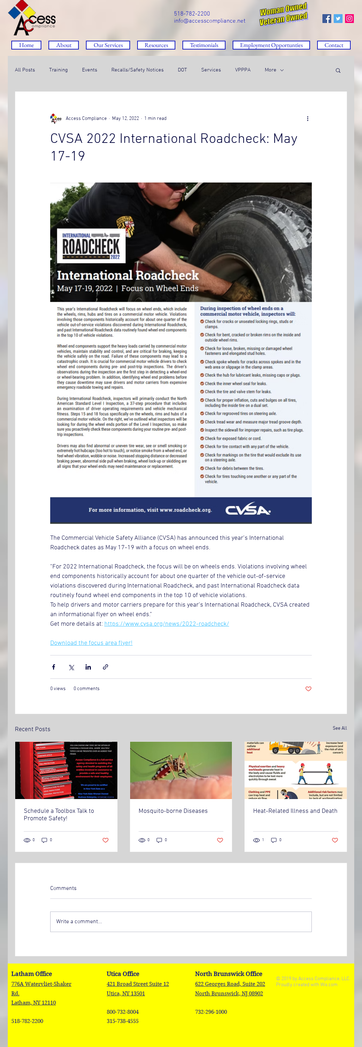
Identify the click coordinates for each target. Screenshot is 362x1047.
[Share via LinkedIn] (88, 667)
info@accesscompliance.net (209, 21)
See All (340, 728)
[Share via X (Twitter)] (71, 667)
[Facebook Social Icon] (326, 18)
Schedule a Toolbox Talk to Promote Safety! (59, 815)
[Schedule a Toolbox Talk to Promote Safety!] (66, 770)
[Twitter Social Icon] (338, 18)
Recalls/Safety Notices (137, 70)
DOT (182, 70)
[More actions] (307, 118)
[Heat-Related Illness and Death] (296, 770)
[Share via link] (105, 667)
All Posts (25, 70)
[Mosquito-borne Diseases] (181, 770)
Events (89, 70)
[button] (156, 45)
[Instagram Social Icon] (349, 18)
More (270, 70)
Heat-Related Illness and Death (295, 811)
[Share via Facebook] (53, 667)
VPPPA (243, 70)
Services (211, 70)
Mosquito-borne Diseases (173, 811)
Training (58, 70)
